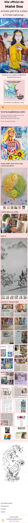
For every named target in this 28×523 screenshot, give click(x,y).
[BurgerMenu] (3, 107)
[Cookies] (3, 520)
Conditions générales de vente (14, 481)
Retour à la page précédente (8, 121)
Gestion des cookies (14, 483)
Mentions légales (14, 479)
